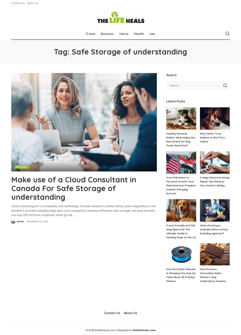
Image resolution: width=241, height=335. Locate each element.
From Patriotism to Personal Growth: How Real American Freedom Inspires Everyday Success (181, 185)
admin (20, 221)
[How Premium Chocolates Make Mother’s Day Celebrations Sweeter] (215, 254)
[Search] (227, 33)
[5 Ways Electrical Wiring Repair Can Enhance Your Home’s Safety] (215, 162)
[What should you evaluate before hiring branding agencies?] (215, 210)
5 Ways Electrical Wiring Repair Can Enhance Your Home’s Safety (215, 181)
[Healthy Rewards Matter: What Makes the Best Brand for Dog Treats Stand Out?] (181, 118)
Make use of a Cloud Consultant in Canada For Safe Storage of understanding (73, 188)
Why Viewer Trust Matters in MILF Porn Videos (212, 137)
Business (21, 166)
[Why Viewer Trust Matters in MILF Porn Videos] (215, 118)
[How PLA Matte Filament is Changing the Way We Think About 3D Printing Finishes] (181, 254)
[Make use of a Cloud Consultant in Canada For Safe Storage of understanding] (84, 122)
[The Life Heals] (120, 17)
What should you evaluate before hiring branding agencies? (213, 229)
